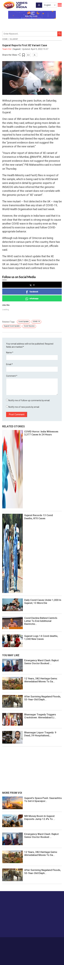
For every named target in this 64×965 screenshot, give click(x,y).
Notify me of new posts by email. (24, 407)
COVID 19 (36, 322)
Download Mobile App (32, 957)
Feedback (49, 941)
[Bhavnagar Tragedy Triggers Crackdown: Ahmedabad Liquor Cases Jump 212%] (12, 719)
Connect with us (17, 929)
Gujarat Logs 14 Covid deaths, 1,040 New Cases (41, 637)
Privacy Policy (27, 945)
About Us (27, 941)
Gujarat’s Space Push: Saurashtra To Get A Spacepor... (43, 799)
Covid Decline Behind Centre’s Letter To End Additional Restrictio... (40, 620)
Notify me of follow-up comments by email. (29, 400)
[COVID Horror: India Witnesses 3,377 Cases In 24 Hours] (12, 469)
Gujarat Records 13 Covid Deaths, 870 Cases (38, 517)
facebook (34, 291)
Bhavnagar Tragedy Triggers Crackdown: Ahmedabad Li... (40, 716)
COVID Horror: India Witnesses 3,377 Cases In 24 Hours (41, 433)
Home (5, 39)
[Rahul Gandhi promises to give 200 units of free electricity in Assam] (12, 802)
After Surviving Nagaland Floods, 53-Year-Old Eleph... (42, 698)
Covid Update (23, 322)
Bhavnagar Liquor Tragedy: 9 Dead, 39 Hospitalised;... (40, 734)
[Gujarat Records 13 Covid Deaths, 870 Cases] (12, 553)
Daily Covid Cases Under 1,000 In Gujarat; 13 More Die (42, 601)
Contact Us (38, 941)
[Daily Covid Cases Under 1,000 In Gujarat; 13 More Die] (12, 604)
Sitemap (38, 945)
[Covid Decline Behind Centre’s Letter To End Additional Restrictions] (12, 622)
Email (9, 364)
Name (9, 352)
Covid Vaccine (29, 326)
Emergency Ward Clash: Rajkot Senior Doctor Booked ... (41, 662)
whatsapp (33, 298)
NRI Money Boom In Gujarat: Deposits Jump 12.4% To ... (39, 817)
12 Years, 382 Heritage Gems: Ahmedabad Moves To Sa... (41, 680)
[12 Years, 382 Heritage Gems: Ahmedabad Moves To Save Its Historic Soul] (12, 683)
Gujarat (14, 39)
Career (18, 941)
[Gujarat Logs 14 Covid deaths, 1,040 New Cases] (12, 640)
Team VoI (7, 49)
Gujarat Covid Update (12, 326)
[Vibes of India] (14, 5)
